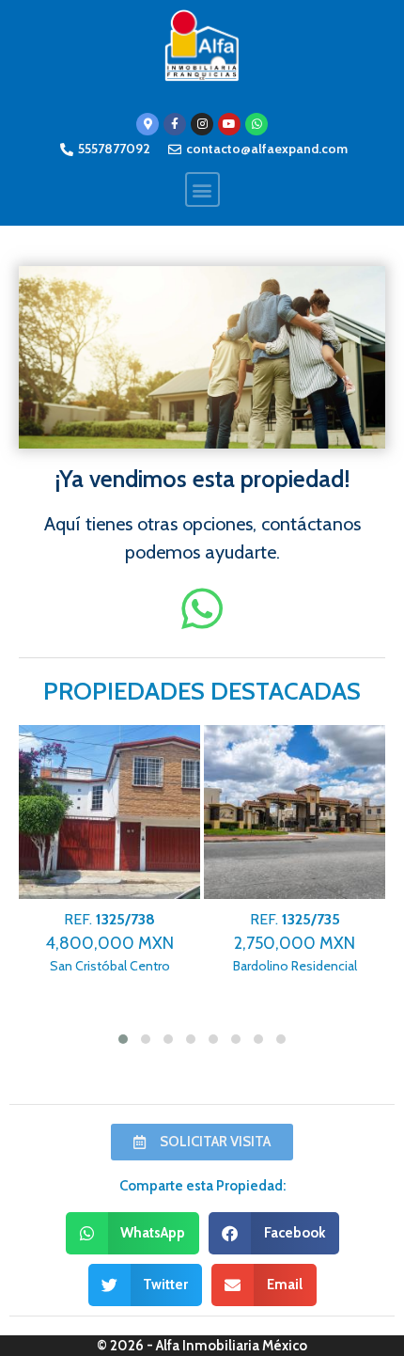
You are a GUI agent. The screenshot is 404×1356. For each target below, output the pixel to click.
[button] (202, 189)
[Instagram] (202, 124)
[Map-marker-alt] (147, 124)
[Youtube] (229, 124)
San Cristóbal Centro (109, 942)
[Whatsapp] (256, 124)
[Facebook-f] (174, 124)
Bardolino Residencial (295, 942)
